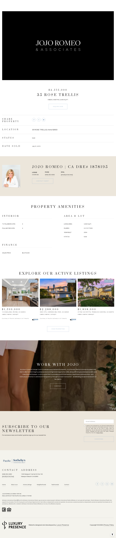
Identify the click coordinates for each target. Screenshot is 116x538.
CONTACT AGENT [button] (42, 181)
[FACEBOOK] (97, 484)
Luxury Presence (62, 525)
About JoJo (14, 484)
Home (4, 484)
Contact (66, 484)
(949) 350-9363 (50, 174)
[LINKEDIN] (107, 484)
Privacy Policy (99, 432)
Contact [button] (58, 386)
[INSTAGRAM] (102, 484)
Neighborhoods (41, 484)
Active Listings (27, 484)
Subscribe (99, 439)
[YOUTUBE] (112, 484)
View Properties (58, 329)
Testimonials (55, 484)
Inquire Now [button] (58, 106)
